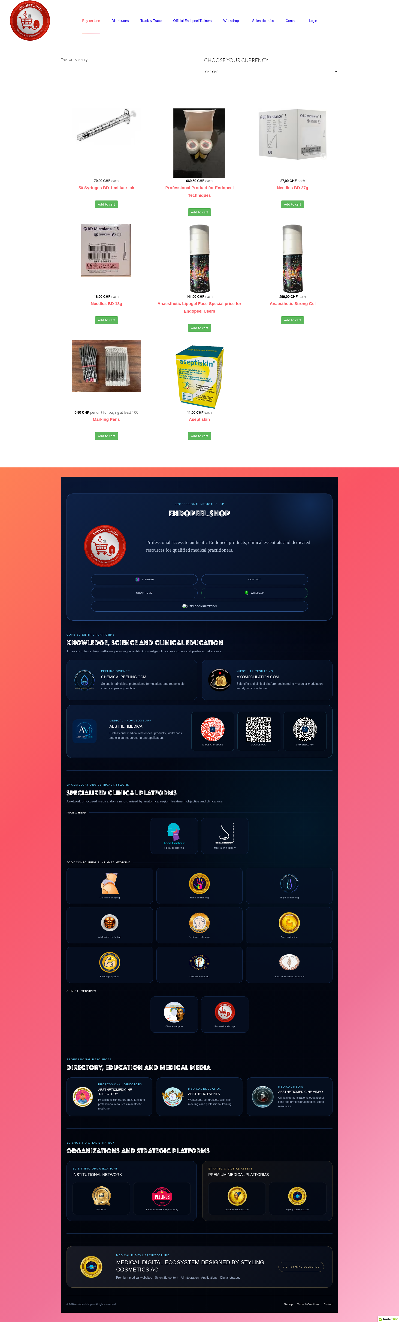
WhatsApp (258, 593)
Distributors (120, 21)
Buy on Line (91, 21)
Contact (291, 21)
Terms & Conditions (308, 1304)
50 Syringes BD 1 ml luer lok (106, 187)
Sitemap (148, 579)
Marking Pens (106, 419)
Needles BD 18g (106, 303)
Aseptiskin (199, 419)
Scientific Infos (263, 21)
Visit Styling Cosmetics (301, 1266)
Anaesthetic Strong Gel (293, 303)
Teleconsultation (203, 606)
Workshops (232, 21)
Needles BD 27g (292, 187)
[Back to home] (30, 21)
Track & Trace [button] (151, 21)
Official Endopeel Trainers (192, 21)
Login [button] (313, 21)
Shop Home (144, 593)
